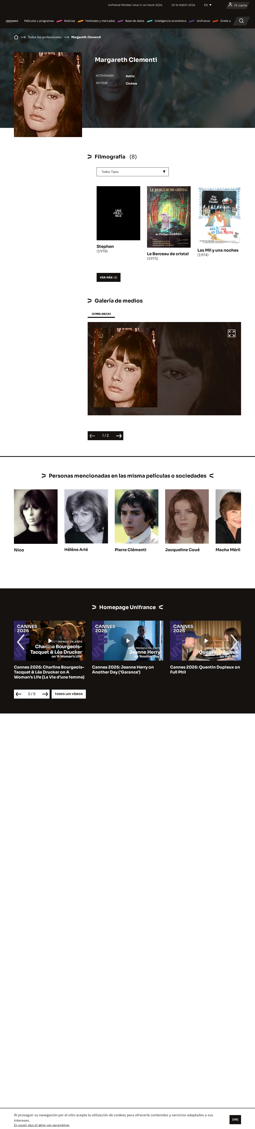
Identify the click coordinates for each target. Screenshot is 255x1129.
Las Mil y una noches (217, 250)
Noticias (69, 21)
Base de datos (134, 21)
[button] (231, 334)
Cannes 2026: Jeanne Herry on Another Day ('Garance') (45, 670)
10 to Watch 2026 (183, 5)
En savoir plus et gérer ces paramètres (42, 1125)
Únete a (225, 21)
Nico (19, 550)
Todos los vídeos (69, 694)
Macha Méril (228, 549)
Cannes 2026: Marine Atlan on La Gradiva (203, 670)
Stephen (105, 246)
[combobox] (133, 171)
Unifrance (203, 21)
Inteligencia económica (170, 21)
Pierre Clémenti (130, 549)
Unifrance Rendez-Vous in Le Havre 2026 (135, 5)
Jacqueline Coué (182, 549)
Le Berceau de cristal (168, 253)
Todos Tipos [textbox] (110, 172)
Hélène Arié (76, 549)
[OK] (235, 1119)
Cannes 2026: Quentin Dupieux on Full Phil (127, 670)
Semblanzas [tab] (101, 314)
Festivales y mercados (100, 21)
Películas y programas (39, 21)
